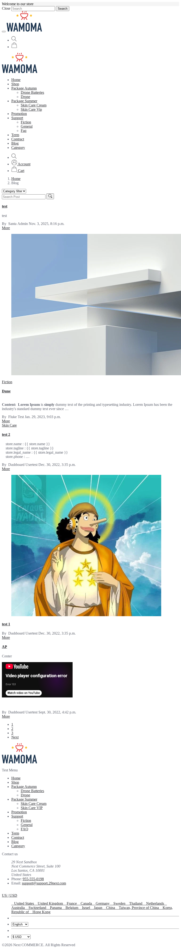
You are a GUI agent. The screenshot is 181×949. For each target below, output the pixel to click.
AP (4, 647)
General (27, 126)
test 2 (6, 434)
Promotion (19, 114)
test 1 (6, 624)
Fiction (26, 122)
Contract (17, 139)
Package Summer (24, 101)
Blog (15, 143)
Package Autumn (24, 88)
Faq (23, 131)
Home (16, 80)
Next (15, 737)
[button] (20, 164)
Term (15, 135)
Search (62, 8)
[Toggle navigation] (4, 31)
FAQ (24, 829)
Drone (25, 97)
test (4, 206)
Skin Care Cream (33, 105)
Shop (15, 84)
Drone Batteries (32, 92)
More (6, 228)
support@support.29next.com (44, 883)
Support (17, 118)
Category (18, 148)
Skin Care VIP (32, 808)
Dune (6, 391)
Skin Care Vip (31, 109)
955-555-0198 (33, 879)
